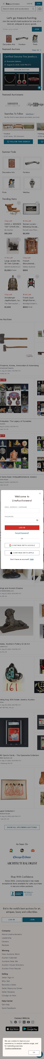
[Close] (40, 493)
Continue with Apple (23, 553)
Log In (22, 528)
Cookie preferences (13, 1048)
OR (22, 538)
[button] (37, 520)
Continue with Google (23, 545)
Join (32, 559)
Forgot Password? (22, 533)
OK (34, 1052)
